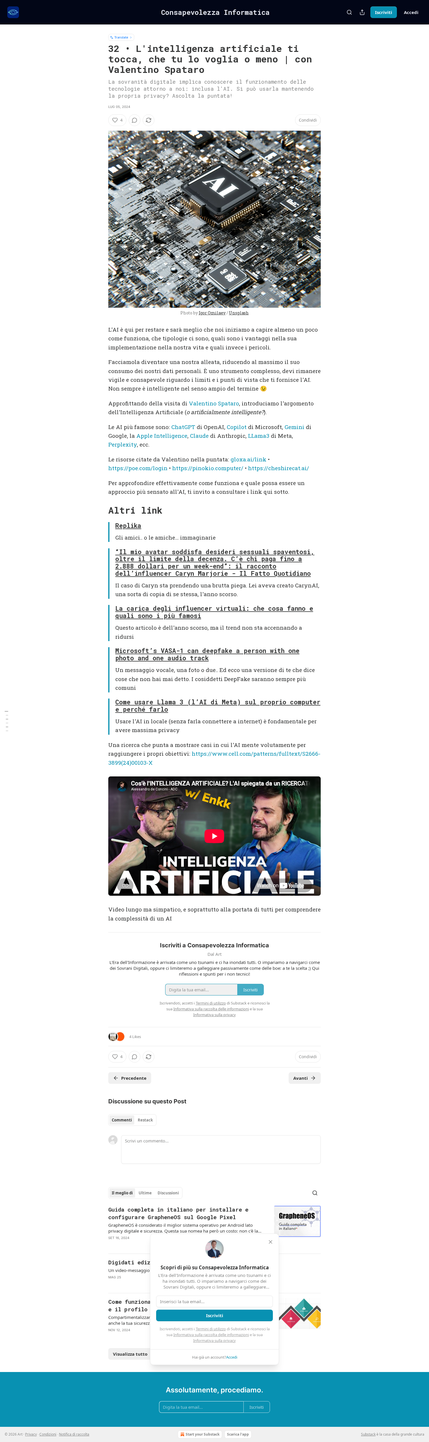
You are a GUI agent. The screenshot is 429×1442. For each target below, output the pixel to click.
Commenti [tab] (122, 1120)
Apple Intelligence (161, 435)
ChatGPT (183, 426)
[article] (214, 1227)
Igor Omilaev (212, 313)
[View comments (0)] (134, 120)
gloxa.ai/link (248, 459)
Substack (368, 1434)
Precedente (134, 1078)
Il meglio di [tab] (122, 1193)
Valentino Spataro (214, 403)
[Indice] (6, 721)
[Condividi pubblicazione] (362, 12)
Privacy (31, 1434)
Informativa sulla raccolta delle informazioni (211, 1334)
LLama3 (258, 435)
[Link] (100, 510)
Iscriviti (383, 12)
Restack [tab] (145, 1120)
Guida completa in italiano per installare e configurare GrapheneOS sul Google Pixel (178, 1213)
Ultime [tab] (145, 1193)
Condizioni (47, 1434)
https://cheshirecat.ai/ (278, 468)
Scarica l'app (238, 1434)
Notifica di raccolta (74, 1434)
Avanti (300, 1078)
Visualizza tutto (130, 1354)
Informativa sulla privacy (214, 1340)
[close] (270, 1242)
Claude (199, 435)
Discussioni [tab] (168, 1193)
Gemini (294, 426)
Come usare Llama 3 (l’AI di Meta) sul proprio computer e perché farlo (217, 705)
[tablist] (132, 1120)
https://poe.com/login (138, 468)
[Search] (349, 12)
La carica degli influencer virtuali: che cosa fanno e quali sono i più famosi (214, 612)
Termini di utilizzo (211, 1328)
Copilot (237, 426)
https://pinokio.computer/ (207, 468)
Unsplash (239, 313)
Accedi (411, 12)
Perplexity (122, 444)
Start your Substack (202, 1434)
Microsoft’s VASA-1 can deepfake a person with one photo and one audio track (207, 654)
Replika (128, 526)
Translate (121, 37)
